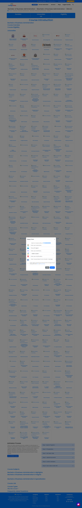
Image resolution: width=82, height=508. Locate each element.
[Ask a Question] (78, 504)
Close (47, 267)
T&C (37, 263)
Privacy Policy (42, 263)
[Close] (54, 239)
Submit (52, 267)
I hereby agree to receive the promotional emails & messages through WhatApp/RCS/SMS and (42, 263)
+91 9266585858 (47, 243)
